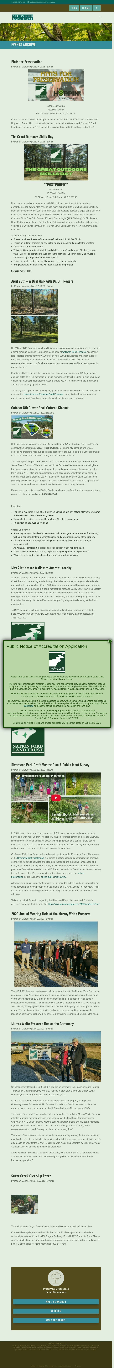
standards (28, 706)
